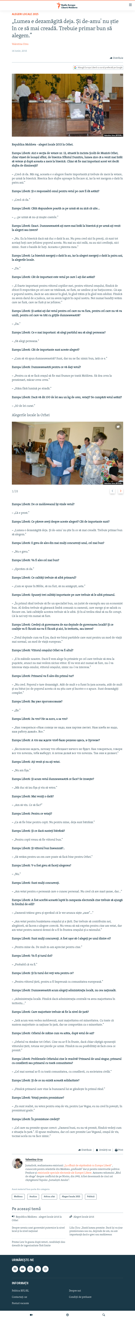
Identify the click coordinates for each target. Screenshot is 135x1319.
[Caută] (104, 1315)
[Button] (116, 58)
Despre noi (75, 1291)
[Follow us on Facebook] (15, 1269)
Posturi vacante (20, 1303)
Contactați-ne (19, 1297)
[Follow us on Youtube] (22, 1269)
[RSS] (38, 1269)
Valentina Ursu (20, 44)
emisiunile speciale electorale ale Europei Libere (65, 1173)
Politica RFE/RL (20, 1291)
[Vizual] (31, 1315)
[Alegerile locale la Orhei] (67, 453)
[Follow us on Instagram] (30, 1269)
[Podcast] (67, 1315)
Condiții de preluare (80, 1297)
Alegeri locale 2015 (25, 14)
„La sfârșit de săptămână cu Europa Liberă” (88, 1165)
